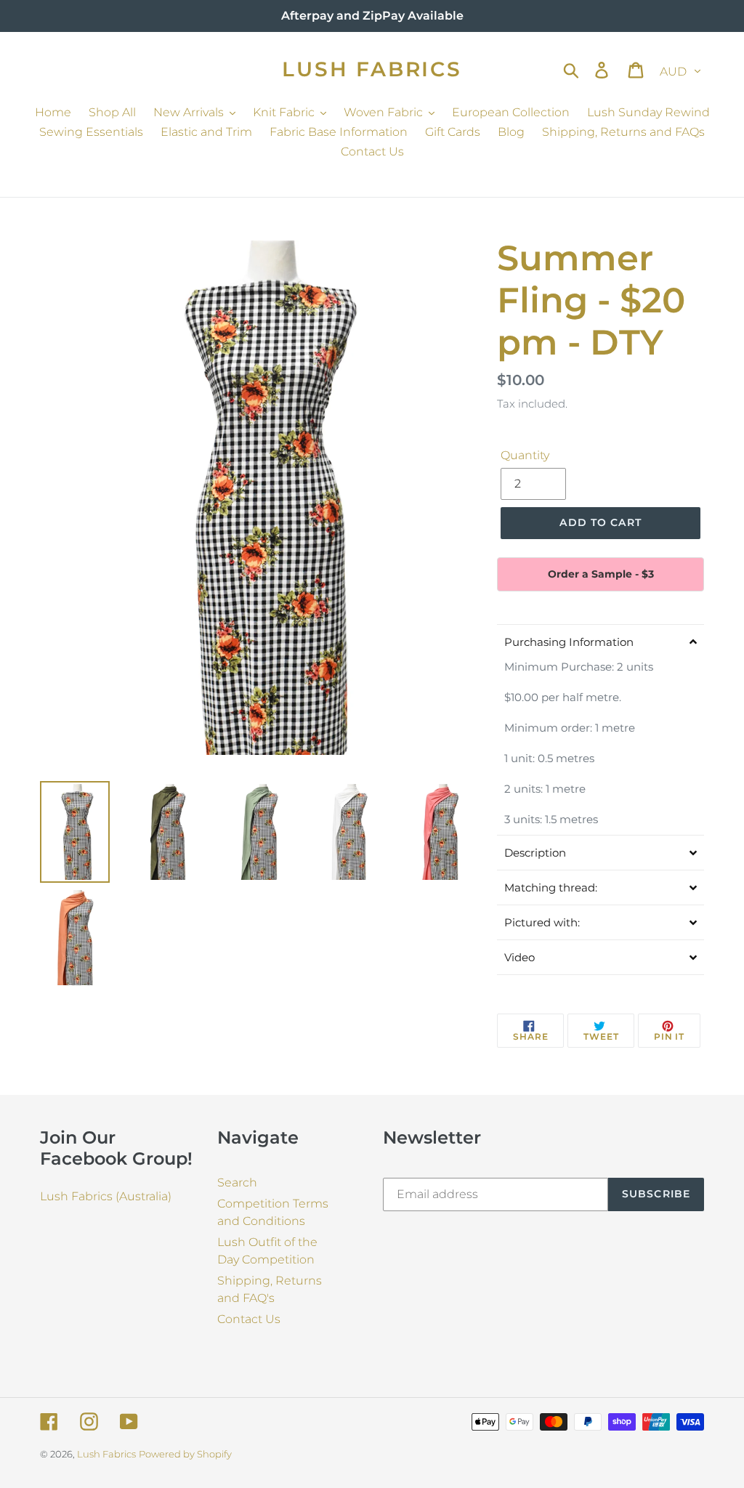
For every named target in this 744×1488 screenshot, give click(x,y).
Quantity (525, 455)
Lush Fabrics (372, 69)
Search (237, 1182)
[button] (600, 641)
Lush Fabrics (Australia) (105, 1196)
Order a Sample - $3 (601, 574)
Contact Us (248, 1319)
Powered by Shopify (185, 1454)
